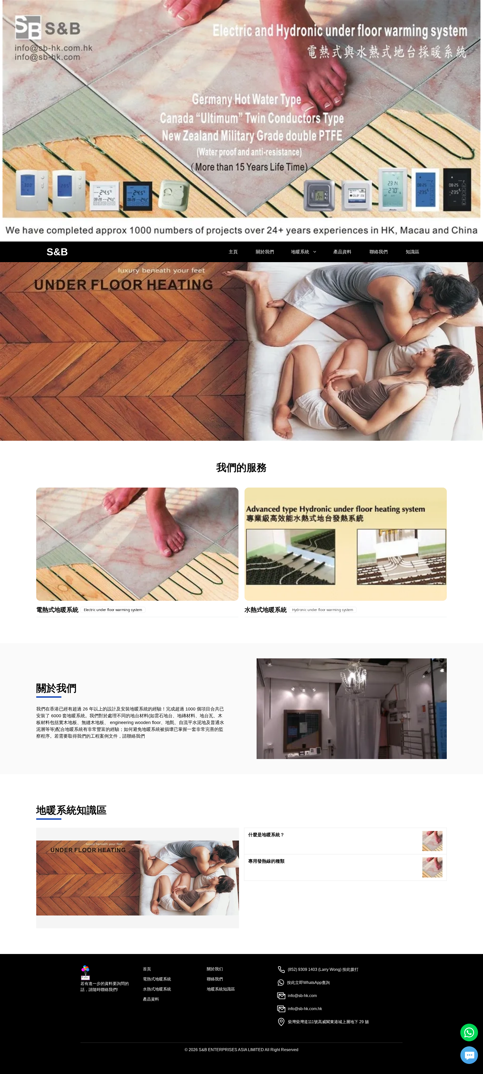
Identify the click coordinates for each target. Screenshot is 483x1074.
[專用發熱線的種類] (432, 867)
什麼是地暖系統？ (266, 834)
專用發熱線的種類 (266, 861)
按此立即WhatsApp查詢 (308, 982)
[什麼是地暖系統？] (432, 841)
